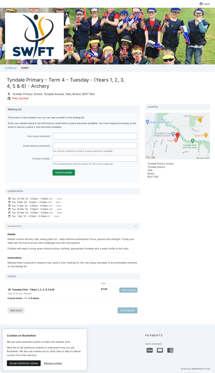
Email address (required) (36, 145)
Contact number (41, 158)
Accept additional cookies (24, 363)
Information (15, 226)
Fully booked (128, 290)
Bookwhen (197, 368)
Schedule (11, 68)
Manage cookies (53, 363)
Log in (207, 4)
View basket (127, 310)
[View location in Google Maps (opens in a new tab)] (177, 135)
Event (25, 68)
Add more (16, 310)
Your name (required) (38, 136)
